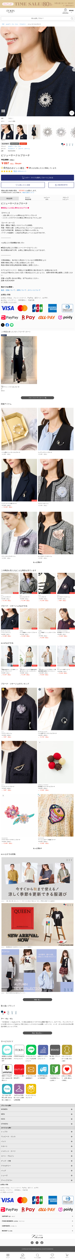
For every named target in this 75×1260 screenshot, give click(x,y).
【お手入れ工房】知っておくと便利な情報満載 (19, 1098)
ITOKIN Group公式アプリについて (19, 1057)
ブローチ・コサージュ (24, 148)
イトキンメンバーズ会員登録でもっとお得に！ (55, 1078)
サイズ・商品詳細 (28, 198)
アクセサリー (23, 24)
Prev (1, 69)
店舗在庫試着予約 (62, 185)
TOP (3, 24)
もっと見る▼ (37, 562)
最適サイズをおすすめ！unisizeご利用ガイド (7, 1078)
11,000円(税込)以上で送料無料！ (42, 1077)
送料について (21, 290)
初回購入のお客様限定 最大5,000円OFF (7, 1059)
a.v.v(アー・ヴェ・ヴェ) (12, 24)
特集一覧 (37, 999)
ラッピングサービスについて (31, 1096)
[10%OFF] (19, 480)
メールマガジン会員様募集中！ (31, 1077)
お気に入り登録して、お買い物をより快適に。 (67, 1078)
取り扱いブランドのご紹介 (55, 1057)
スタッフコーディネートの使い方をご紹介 (67, 1059)
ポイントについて (34, 290)
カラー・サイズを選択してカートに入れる (39, 177)
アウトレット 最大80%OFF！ (19, 1077)
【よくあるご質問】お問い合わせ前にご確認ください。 (7, 1098)
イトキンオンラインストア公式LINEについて (31, 1059)
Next (73, 69)
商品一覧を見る (37, 1033)
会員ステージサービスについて (43, 1057)
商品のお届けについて (28, 192)
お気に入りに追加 (24, 185)
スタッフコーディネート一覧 (37, 398)
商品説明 (9, 198)
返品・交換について (8, 290)
